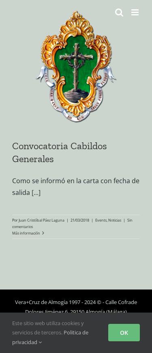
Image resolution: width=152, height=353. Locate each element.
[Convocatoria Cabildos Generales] (76, 67)
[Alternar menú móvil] (135, 12)
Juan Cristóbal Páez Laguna (41, 220)
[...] (36, 192)
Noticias (114, 220)
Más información (26, 233)
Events (101, 220)
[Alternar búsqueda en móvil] (119, 12)
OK (124, 332)
